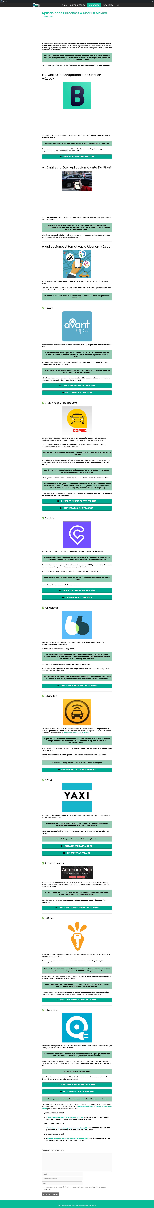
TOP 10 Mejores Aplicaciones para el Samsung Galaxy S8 (67, 1128)
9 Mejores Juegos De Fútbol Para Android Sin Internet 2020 (68, 1138)
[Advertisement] (77, 31)
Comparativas (78, 4)
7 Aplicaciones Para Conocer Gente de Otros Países (65, 1117)
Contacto (98, 1203)
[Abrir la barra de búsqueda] (118, 5)
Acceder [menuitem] (5, 1)
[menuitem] (1, 1)
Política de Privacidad (87, 1203)
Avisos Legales (75, 1203)
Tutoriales (108, 4)
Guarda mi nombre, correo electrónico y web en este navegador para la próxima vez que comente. (74, 1188)
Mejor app (94, 4)
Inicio (64, 4)
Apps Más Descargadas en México (76, 733)
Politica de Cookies (63, 1203)
